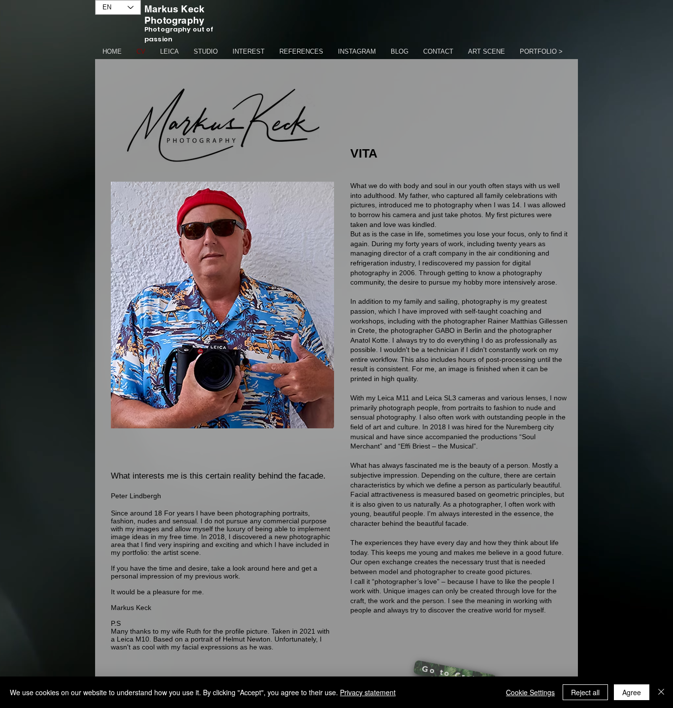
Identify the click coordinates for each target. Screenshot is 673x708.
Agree (631, 692)
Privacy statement (368, 692)
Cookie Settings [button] (530, 692)
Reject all (585, 692)
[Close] (661, 692)
